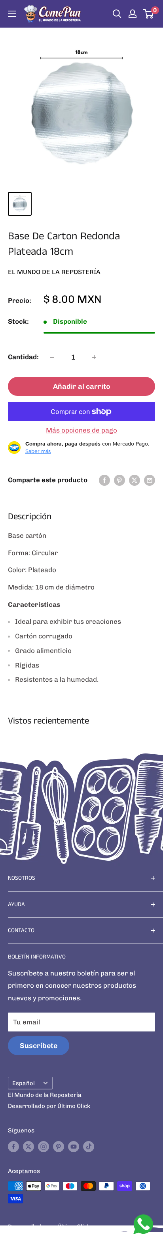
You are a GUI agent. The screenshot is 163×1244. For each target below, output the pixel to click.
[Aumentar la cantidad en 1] (94, 357)
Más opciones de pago (81, 430)
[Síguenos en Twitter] (28, 1146)
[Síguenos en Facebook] (13, 1146)
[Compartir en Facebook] (104, 480)
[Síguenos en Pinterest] (58, 1146)
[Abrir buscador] (117, 13)
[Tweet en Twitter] (134, 480)
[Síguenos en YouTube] (73, 1146)
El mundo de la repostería (54, 272)
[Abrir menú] (12, 14)
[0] (149, 14)
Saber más (38, 451)
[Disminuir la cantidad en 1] (52, 357)
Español (23, 1083)
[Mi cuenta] (132, 13)
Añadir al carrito (81, 386)
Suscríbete (38, 1045)
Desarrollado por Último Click (49, 1106)
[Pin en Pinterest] (119, 480)
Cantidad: (23, 357)
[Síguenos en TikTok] (88, 1146)
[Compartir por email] (149, 480)
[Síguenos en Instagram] (43, 1146)
